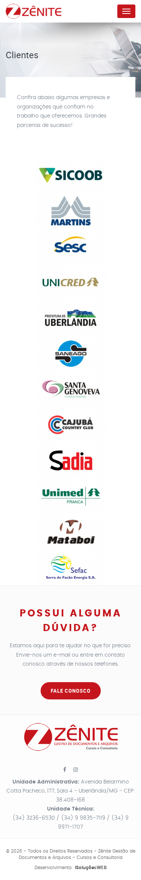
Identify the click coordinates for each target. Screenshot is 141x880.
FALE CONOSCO (71, 690)
